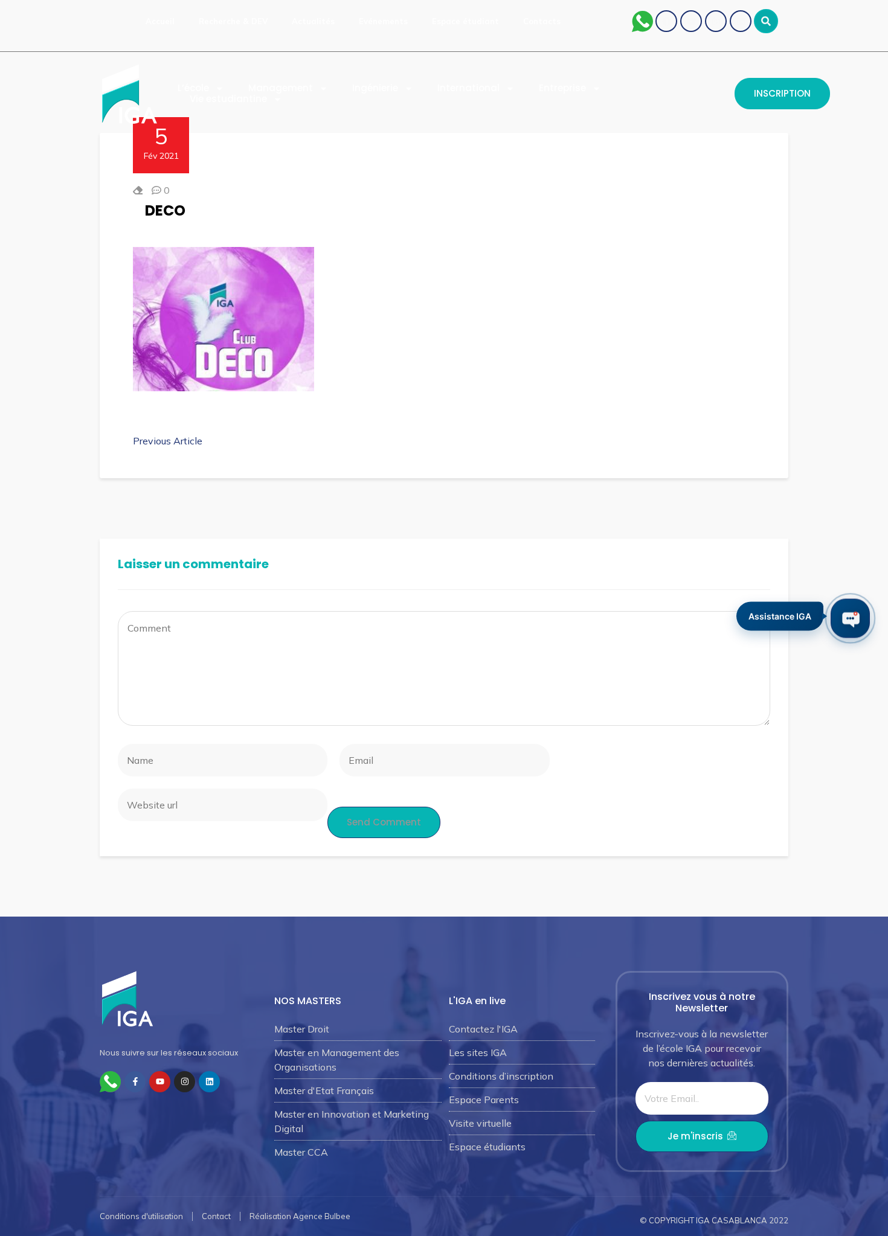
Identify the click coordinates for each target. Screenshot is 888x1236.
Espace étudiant (465, 21)
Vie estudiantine (228, 99)
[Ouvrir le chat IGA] (850, 618)
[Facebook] (666, 21)
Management (280, 88)
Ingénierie (375, 88)
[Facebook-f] (135, 1081)
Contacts (542, 21)
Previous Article (167, 441)
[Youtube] (691, 21)
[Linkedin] (740, 21)
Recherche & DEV (233, 21)
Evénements (383, 21)
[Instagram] (716, 21)
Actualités (313, 21)
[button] (766, 21)
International (468, 88)
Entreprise (562, 88)
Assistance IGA (779, 617)
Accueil (160, 21)
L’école (193, 88)
